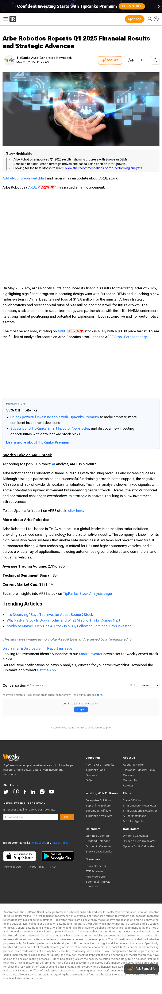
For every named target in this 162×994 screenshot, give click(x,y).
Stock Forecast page (131, 337)
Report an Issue (59, 648)
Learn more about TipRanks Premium (38, 442)
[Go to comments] (155, 60)
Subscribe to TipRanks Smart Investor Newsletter (49, 428)
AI (53, 464)
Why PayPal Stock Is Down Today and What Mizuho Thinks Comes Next (63, 620)
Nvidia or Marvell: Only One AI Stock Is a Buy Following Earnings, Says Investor (69, 626)
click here (75, 510)
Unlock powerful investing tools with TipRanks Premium (55, 417)
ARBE (41, 187)
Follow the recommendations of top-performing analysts (102, 168)
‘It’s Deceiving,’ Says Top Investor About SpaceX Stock (50, 614)
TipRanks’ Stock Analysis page (87, 593)
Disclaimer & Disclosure (21, 648)
